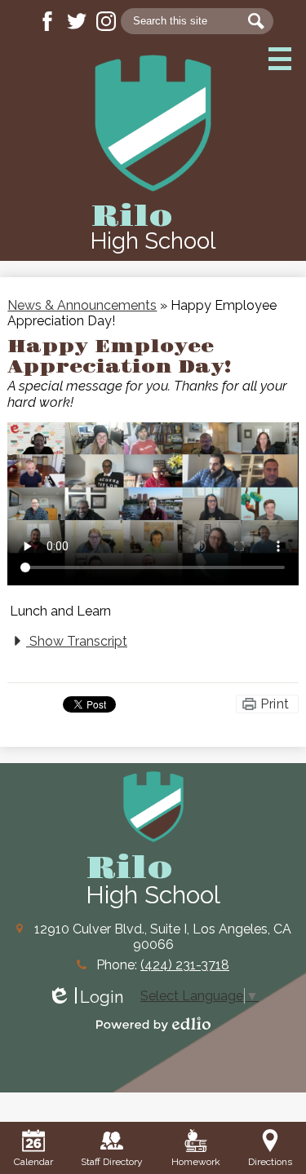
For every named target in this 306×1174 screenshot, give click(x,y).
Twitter (76, 21)
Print (274, 704)
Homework (195, 1161)
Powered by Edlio (153, 1024)
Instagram (106, 21)
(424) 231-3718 (184, 965)
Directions (270, 1161)
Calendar (33, 1161)
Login (85, 997)
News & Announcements (82, 305)
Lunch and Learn (60, 611)
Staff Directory (112, 1161)
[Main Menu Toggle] (280, 59)
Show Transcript (76, 641)
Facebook (47, 21)
